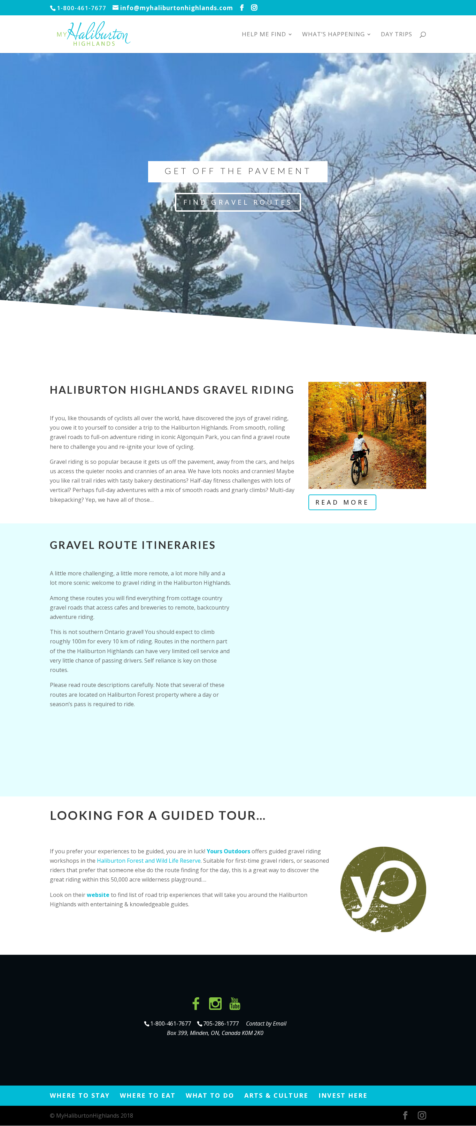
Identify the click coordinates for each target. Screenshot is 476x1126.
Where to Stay (80, 1095)
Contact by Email (266, 1023)
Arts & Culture (276, 1095)
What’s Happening (333, 35)
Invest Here (343, 1095)
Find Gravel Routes (238, 202)
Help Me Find (264, 35)
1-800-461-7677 (171, 1023)
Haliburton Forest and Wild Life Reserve (149, 860)
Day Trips (396, 35)
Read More (342, 502)
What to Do (210, 1095)
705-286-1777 (222, 1023)
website (98, 895)
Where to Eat (148, 1095)
